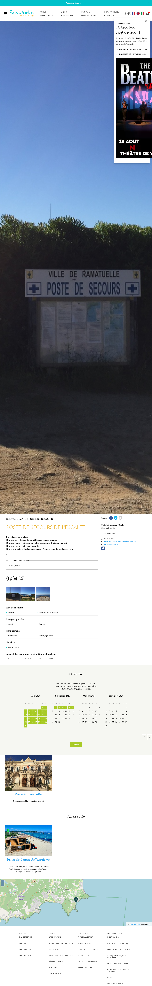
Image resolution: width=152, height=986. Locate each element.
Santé (110, 977)
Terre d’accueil (85, 967)
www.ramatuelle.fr (111, 544)
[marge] (13, 594)
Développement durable (119, 963)
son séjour (67, 13)
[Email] (120, 518)
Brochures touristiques (119, 944)
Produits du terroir (87, 961)
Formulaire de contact (118, 949)
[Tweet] (115, 518)
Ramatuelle (22, 13)
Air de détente (85, 944)
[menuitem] (46, 13)
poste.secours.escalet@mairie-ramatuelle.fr (120, 541)
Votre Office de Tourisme (61, 944)
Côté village (25, 955)
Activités (53, 967)
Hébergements (56, 961)
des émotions (88, 13)
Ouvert (76, 745)
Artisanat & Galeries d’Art (61, 955)
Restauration (55, 973)
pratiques (111, 13)
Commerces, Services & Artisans (118, 970)
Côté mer (23, 944)
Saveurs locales (86, 955)
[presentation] (4, 2)
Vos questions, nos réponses (116, 956)
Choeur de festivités (88, 949)
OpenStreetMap (135, 924)
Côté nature (25, 949)
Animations (54, 949)
